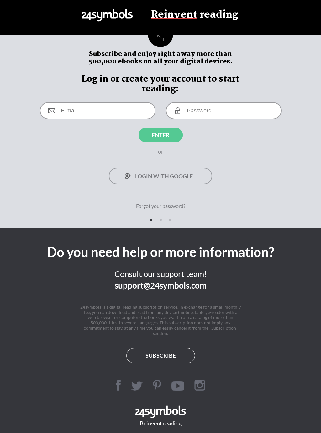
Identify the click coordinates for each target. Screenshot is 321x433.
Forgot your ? (160, 206)
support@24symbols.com (161, 285)
